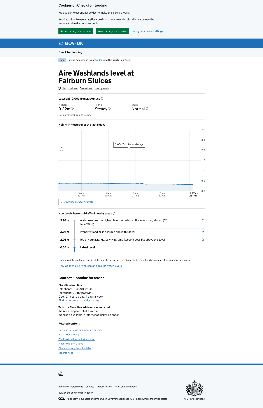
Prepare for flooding (68, 334)
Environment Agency (82, 392)
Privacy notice (104, 386)
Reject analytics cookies (112, 31)
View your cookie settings (147, 31)
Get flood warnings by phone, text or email (80, 330)
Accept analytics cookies (75, 31)
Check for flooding (70, 52)
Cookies (90, 386)
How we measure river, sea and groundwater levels (90, 266)
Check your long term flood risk (74, 348)
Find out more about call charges (78, 300)
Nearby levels (102, 88)
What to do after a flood (70, 343)
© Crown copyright (194, 398)
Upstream (73, 88)
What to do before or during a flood (76, 339)
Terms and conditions (125, 386)
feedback (100, 59)
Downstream (86, 88)
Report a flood (65, 352)
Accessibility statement (70, 386)
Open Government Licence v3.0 (118, 398)
